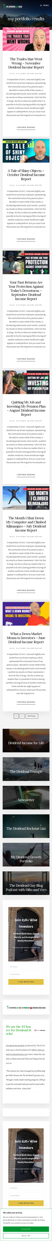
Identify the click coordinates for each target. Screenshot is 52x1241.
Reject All (26, 1236)
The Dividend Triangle (26, 771)
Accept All (26, 1229)
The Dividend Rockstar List (26, 828)
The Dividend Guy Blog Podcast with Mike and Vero (26, 887)
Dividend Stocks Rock (15, 1046)
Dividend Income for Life (26, 743)
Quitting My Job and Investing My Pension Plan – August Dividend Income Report (26, 408)
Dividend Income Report (29, 73)
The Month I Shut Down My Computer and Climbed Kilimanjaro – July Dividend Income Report (26, 524)
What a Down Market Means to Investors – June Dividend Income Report (26, 638)
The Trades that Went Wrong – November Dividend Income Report (26, 63)
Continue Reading (26, 128)
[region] (26, 1225)
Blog (12, 73)
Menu (46, 5)
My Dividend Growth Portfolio (26, 859)
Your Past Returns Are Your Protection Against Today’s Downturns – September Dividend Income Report (26, 290)
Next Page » (32, 717)
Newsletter (26, 800)
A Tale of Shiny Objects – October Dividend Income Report (26, 175)
